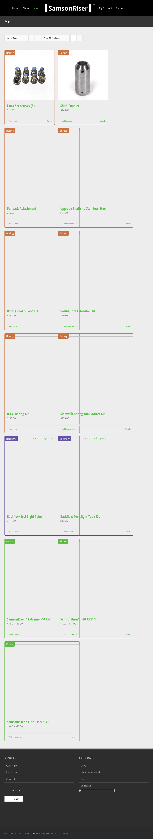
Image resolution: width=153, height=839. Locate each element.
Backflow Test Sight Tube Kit (80, 516)
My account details (91, 772)
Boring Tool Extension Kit (77, 311)
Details (49, 121)
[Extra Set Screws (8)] (30, 75)
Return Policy (38, 833)
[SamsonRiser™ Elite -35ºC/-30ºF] (42, 679)
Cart (83, 779)
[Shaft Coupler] (83, 75)
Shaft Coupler (69, 105)
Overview (11, 765)
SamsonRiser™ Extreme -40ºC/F (29, 619)
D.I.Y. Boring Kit (18, 413)
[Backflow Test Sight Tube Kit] (95, 473)
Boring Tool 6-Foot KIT (22, 311)
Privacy (28, 833)
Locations (11, 772)
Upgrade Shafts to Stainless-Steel (83, 208)
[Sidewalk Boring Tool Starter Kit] (95, 371)
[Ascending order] (38, 38)
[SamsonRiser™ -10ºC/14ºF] (95, 576)
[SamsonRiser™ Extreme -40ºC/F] (42, 576)
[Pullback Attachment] (42, 165)
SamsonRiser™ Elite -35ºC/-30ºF (29, 721)
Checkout (86, 785)
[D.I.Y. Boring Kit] (42, 371)
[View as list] (79, 38)
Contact (10, 779)
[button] (136, 8)
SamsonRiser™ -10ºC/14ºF (78, 619)
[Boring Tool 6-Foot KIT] (42, 268)
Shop (83, 765)
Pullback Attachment (21, 208)
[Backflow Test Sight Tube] (42, 473)
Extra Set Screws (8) (21, 105)
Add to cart (13, 121)
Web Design (51, 833)
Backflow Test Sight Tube (24, 516)
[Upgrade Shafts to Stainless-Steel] (95, 165)
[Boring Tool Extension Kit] (95, 268)
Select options (15, 634)
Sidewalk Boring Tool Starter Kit (82, 413)
